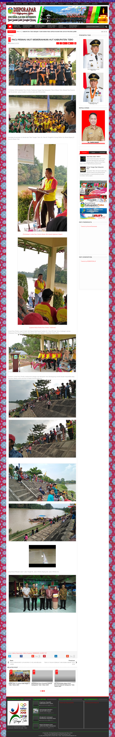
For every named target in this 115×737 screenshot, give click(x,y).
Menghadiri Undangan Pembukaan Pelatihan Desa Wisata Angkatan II (47, 718)
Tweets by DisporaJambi (66, 702)
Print (65, 43)
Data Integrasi (43, 3)
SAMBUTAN (17, 26)
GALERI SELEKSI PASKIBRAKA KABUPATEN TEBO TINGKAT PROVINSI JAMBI (44, 31)
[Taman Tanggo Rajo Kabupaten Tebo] (83, 169)
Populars (84, 152)
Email (71, 43)
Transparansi (33, 3)
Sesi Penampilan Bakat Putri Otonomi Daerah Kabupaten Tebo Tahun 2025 (64, 685)
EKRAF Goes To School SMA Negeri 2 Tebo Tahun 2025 (19, 684)
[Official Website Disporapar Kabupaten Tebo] (9, 26)
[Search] (106, 26)
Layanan (68, 3)
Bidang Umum (51, 26)
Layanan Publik (85, 3)
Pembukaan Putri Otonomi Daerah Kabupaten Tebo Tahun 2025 (41, 684)
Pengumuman (73, 26)
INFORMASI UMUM (40, 26)
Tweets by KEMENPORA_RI (88, 261)
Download (94, 3)
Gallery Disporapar (17, 653)
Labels (93, 152)
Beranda (25, 3)
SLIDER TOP (43, 653)
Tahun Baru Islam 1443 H (93, 156)
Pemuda (60, 3)
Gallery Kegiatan (27, 653)
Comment (102, 152)
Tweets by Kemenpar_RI (92, 702)
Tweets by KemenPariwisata (89, 226)
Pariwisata (52, 3)
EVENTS (62, 26)
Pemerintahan (27, 26)
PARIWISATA (36, 653)
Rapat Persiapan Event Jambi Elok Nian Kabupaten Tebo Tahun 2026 (47, 726)
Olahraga (75, 3)
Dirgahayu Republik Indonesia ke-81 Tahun (46, 702)
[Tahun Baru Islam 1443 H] (83, 159)
